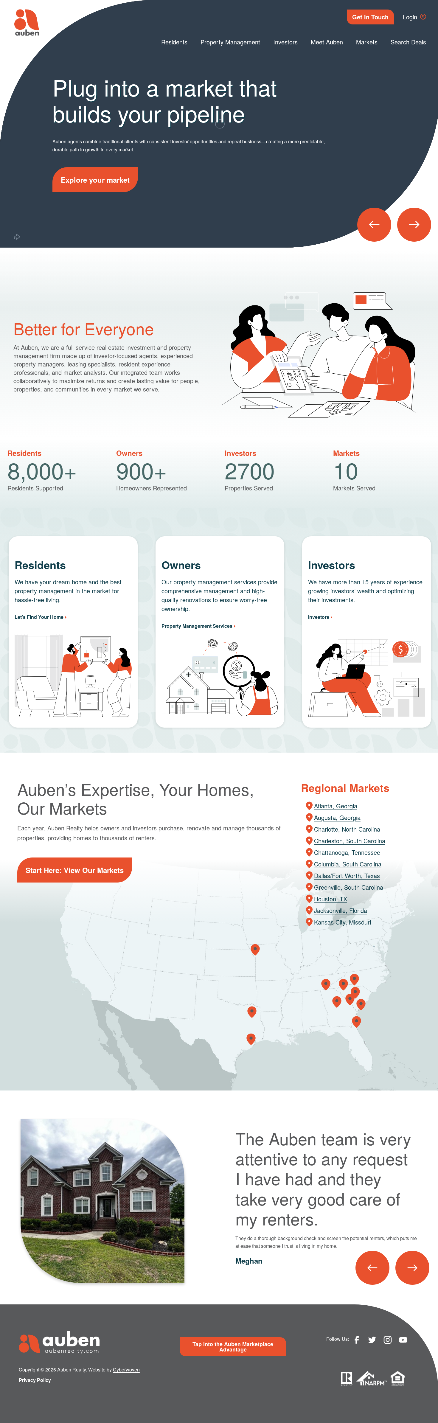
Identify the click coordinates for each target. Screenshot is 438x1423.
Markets (367, 42)
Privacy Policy (35, 1380)
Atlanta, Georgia (335, 805)
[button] (374, 225)
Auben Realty (26, 22)
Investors (285, 42)
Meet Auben (327, 42)
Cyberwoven (126, 1369)
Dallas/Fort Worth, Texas (347, 875)
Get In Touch (370, 17)
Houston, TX (330, 898)
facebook (356, 1340)
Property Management (230, 42)
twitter (372, 1340)
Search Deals (408, 42)
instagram (387, 1340)
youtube (403, 1340)
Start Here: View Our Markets (75, 870)
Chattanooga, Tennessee (347, 852)
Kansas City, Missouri (342, 922)
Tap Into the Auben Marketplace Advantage (232, 1346)
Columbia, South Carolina (347, 864)
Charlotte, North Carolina (347, 829)
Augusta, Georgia (337, 817)
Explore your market (95, 180)
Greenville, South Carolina (348, 887)
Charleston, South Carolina (349, 840)
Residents (174, 42)
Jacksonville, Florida (340, 910)
